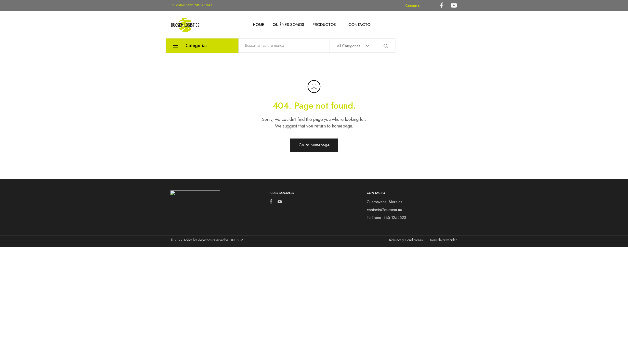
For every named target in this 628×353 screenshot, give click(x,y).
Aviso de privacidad (444, 240)
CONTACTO (359, 24)
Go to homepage (314, 145)
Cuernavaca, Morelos (384, 202)
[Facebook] (271, 202)
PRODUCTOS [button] (324, 24)
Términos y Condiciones (405, 240)
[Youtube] (279, 202)
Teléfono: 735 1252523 (386, 217)
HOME (258, 24)
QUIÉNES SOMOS (288, 24)
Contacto (412, 5)
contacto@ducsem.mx (385, 210)
